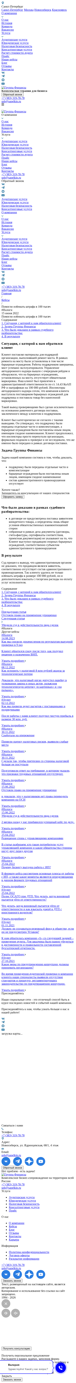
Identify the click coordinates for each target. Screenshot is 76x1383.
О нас (5, 19)
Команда (6, 26)
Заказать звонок (12, 1280)
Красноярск (59, 9)
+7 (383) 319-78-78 (13, 98)
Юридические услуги (15, 42)
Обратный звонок (12, 94)
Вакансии (7, 29)
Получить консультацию (16, 1348)
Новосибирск (42, 9)
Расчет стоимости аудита (17, 52)
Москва (29, 9)
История (6, 23)
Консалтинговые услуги (16, 49)
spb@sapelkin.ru (11, 101)
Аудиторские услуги (14, 39)
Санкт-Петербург (12, 9)
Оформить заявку (13, 496)
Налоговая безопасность (16, 46)
